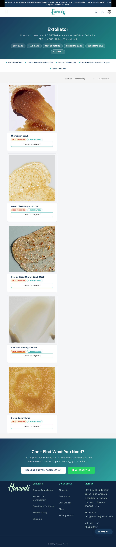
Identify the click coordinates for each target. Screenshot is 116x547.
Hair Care (34, 46)
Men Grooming (52, 46)
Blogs (61, 509)
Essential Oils (95, 46)
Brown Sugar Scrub (20, 418)
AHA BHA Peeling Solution (24, 347)
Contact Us (64, 496)
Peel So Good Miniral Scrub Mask (27, 277)
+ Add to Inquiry (32, 144)
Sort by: (68, 78)
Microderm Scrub (20, 136)
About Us (63, 490)
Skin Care (18, 46)
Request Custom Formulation (43, 470)
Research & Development (39, 498)
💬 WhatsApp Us (81, 470)
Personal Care (74, 46)
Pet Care (58, 52)
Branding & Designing (44, 506)
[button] (6, 12)
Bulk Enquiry (65, 502)
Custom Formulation (43, 490)
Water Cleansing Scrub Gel (24, 206)
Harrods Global (61, 544)
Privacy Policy (66, 515)
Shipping (37, 519)
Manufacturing (40, 512)
